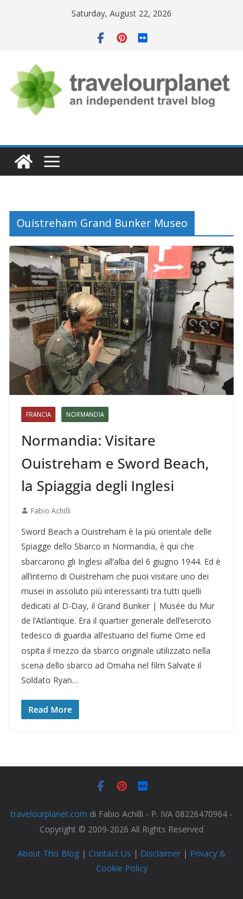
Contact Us (109, 853)
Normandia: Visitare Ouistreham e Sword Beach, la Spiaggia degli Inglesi (115, 462)
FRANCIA (38, 414)
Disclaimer (160, 853)
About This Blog (48, 853)
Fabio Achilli (51, 511)
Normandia (85, 414)
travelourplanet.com (49, 813)
